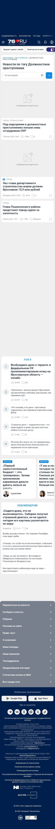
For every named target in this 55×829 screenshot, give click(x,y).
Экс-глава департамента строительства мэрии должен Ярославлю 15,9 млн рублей (23, 186)
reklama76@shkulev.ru (27, 755)
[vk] (17, 712)
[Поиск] (39, 42)
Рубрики (7, 619)
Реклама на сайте (12, 626)
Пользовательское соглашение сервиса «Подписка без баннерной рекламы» (27, 775)
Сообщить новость (13, 612)
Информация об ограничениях (27, 763)
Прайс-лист (9, 633)
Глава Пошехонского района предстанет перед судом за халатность (21, 210)
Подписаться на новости (16, 605)
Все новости (21, 58)
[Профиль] (52, 42)
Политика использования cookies (27, 767)
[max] (31, 712)
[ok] (24, 712)
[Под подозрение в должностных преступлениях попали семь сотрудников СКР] (27, 100)
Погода (36, 36)
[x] (38, 712)
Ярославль (8, 58)
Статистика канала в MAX (17, 675)
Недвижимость (9, 36)
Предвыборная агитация (16, 668)
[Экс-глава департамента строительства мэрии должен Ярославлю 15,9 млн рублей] (27, 159)
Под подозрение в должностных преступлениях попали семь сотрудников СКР (24, 127)
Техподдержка (11, 661)
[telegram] (10, 712)
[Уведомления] (45, 42)
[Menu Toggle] (3, 42)
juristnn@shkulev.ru (31, 747)
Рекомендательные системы (27, 771)
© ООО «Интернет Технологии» (27, 811)
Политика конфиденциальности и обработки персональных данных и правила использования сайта (27, 781)
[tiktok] (45, 712)
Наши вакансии (11, 654)
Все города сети (11, 681)
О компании (9, 640)
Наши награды (11, 647)
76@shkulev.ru (39, 743)
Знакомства (25, 36)
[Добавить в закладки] (50, 136)
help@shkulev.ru (33, 749)
